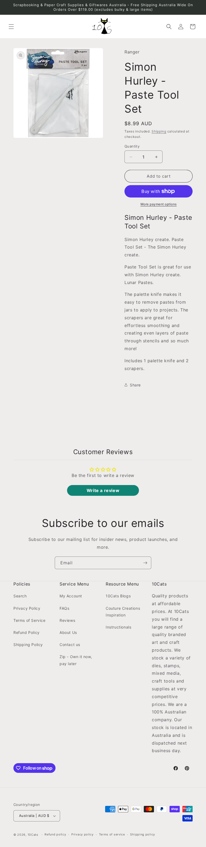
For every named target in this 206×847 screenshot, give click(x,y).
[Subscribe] (145, 563)
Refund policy (55, 834)
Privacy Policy (26, 608)
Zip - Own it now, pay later (76, 660)
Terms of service (112, 834)
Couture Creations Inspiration (123, 611)
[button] (11, 27)
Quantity (131, 146)
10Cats (33, 835)
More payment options (159, 204)
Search (20, 596)
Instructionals (118, 627)
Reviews (67, 620)
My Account (71, 596)
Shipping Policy (28, 644)
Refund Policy (26, 632)
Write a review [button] (103, 490)
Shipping (159, 131)
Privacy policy (82, 834)
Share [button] (135, 385)
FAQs (64, 608)
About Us (68, 632)
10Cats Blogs (118, 596)
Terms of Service (29, 620)
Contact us (70, 644)
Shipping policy (142, 834)
